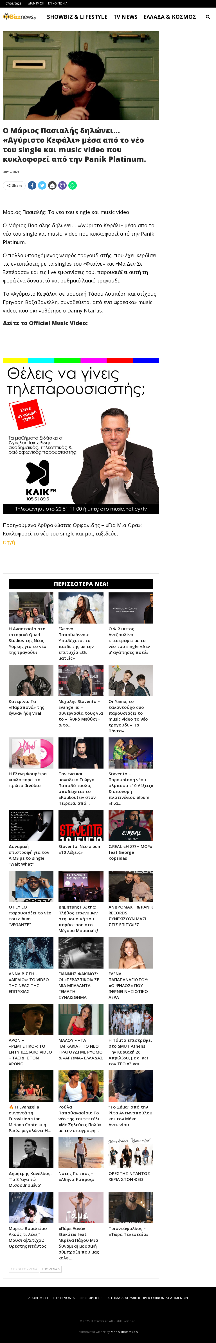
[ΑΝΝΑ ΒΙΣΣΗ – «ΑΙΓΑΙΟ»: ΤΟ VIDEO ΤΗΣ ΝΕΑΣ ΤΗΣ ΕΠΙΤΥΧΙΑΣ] (31, 953)
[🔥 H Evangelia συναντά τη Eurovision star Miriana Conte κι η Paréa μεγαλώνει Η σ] (31, 1086)
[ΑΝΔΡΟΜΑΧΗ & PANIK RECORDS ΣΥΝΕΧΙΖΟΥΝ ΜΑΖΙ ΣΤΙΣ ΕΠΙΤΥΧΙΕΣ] (131, 886)
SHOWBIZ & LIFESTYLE (77, 16)
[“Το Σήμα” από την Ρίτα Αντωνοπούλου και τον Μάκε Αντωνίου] (131, 1086)
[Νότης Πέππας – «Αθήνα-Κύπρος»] (80, 1153)
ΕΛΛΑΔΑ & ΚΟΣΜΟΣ (169, 16)
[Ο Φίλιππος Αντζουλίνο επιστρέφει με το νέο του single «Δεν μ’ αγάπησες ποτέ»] (131, 608)
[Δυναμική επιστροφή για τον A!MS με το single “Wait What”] (31, 825)
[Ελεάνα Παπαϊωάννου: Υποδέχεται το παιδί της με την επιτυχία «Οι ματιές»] (80, 608)
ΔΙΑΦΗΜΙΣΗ (36, 3)
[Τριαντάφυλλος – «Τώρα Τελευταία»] (131, 1207)
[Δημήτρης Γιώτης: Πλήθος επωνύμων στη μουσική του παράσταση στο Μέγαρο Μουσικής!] (80, 886)
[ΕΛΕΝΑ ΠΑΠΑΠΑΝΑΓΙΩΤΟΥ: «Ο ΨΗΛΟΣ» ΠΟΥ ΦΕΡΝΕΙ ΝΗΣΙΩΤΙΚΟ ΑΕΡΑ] (131, 953)
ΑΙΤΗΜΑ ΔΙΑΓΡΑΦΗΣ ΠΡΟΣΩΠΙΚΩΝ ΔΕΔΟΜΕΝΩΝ (147, 1298)
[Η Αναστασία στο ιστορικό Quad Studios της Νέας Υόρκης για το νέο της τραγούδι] (31, 608)
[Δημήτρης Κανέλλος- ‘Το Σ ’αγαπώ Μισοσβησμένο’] (31, 1153)
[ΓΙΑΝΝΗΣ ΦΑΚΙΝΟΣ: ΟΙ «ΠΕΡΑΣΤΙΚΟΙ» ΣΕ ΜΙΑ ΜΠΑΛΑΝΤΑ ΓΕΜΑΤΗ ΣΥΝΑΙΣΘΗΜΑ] (80, 953)
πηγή (9, 542)
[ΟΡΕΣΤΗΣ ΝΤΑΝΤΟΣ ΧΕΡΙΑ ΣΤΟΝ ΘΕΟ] (131, 1153)
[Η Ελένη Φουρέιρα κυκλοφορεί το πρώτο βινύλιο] (31, 753)
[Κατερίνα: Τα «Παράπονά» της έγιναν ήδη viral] (31, 680)
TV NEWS (125, 16)
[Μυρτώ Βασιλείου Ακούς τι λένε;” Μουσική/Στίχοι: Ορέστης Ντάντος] (31, 1207)
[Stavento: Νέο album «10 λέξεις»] (80, 825)
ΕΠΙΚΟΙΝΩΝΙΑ (57, 3)
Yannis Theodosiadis (124, 1332)
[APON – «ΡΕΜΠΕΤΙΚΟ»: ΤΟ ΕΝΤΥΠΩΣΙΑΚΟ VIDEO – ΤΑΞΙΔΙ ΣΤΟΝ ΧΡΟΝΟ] (31, 1019)
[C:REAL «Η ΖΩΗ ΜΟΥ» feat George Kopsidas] (131, 825)
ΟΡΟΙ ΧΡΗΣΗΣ (91, 1298)
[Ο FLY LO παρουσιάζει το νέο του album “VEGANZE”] (31, 886)
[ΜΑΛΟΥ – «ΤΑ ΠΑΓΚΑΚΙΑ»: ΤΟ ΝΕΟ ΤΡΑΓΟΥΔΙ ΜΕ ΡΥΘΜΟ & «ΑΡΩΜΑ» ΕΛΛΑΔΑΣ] (80, 1019)
